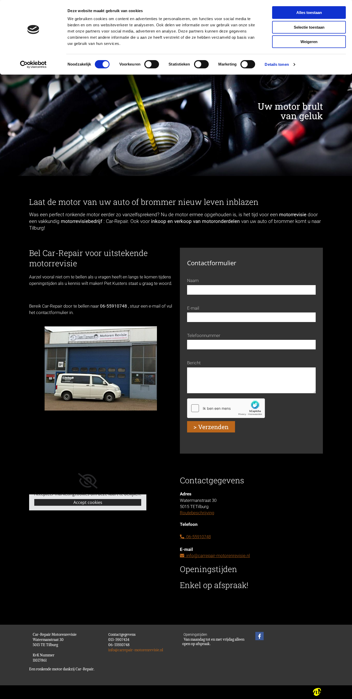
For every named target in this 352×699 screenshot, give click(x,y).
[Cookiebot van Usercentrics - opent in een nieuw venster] (33, 64)
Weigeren (308, 41)
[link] (87, 481)
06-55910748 (195, 536)
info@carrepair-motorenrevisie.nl (215, 555)
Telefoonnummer (203, 335)
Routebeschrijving (197, 512)
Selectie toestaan (309, 27)
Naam (193, 280)
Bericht (193, 362)
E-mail (193, 308)
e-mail (155, 306)
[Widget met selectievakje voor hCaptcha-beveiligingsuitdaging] (226, 408)
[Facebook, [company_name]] (259, 636)
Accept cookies (87, 502)
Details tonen (277, 64)
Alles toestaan (309, 12)
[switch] (151, 64)
